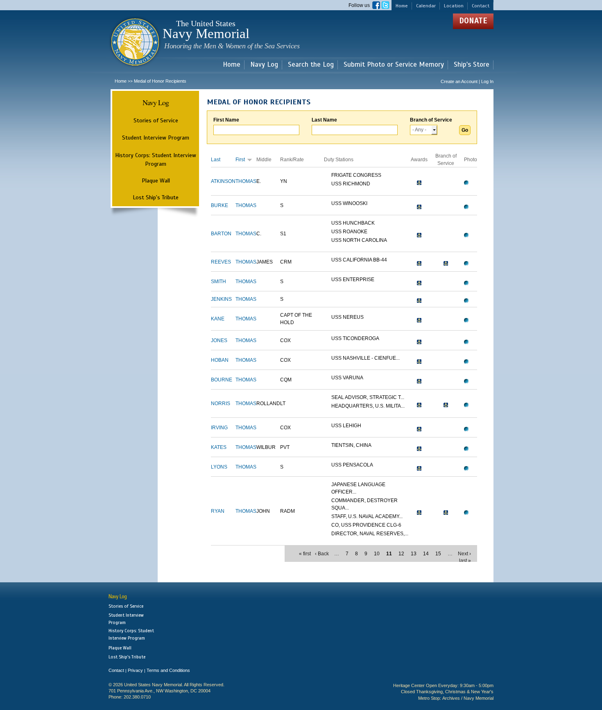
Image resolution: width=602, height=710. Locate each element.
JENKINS (221, 299)
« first (305, 553)
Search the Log (311, 64)
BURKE (219, 205)
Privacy (135, 670)
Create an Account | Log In (467, 81)
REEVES (221, 262)
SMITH (218, 281)
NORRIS (220, 403)
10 (377, 554)
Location (454, 6)
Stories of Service (156, 120)
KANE (217, 319)
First (240, 159)
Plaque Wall (156, 180)
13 (413, 554)
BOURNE (221, 380)
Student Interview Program (155, 137)
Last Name (324, 120)
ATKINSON (223, 181)
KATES (218, 447)
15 (438, 554)
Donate (473, 20)
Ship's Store (471, 64)
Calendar (426, 6)
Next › (464, 553)
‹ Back (322, 553)
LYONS (219, 467)
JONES (219, 340)
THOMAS (245, 181)
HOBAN (220, 360)
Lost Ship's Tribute (156, 197)
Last (215, 159)
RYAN (217, 511)
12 (401, 554)
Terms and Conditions (168, 670)
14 (426, 554)
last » (465, 560)
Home (402, 6)
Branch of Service (431, 120)
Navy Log (264, 64)
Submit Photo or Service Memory (394, 64)
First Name (226, 120)
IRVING (219, 428)
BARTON (221, 234)
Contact (480, 6)
